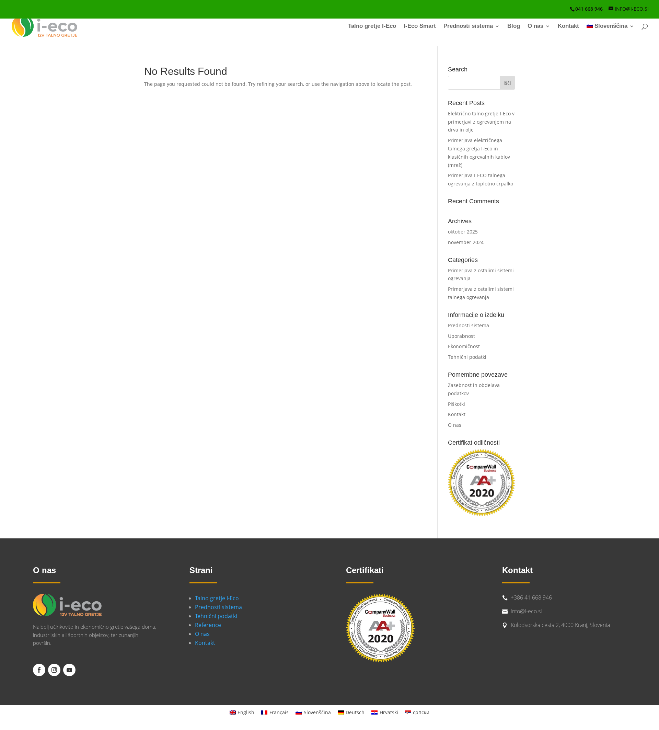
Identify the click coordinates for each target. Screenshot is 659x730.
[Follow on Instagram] (54, 670)
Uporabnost (461, 336)
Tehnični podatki (467, 357)
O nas (535, 26)
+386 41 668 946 (531, 597)
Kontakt (568, 26)
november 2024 (466, 242)
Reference (208, 625)
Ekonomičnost (464, 346)
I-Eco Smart (420, 26)
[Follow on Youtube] (69, 670)
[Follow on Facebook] (39, 670)
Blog (513, 26)
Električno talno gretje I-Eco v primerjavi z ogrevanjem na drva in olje (481, 121)
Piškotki (456, 404)
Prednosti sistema (468, 26)
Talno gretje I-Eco (372, 26)
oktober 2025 (463, 231)
